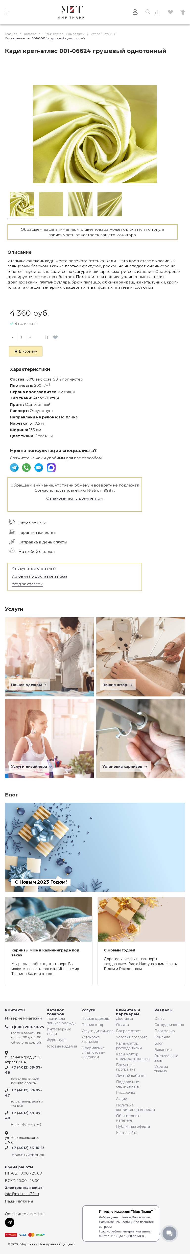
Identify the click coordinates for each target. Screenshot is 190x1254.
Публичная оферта (133, 1126)
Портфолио (164, 1031)
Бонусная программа (125, 1067)
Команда (162, 1037)
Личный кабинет (131, 1076)
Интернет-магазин (23, 1018)
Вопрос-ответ (128, 1031)
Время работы (19, 1167)
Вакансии (163, 1050)
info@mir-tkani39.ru (22, 1194)
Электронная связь (24, 1188)
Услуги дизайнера (29, 766)
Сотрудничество (167, 1025)
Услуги (88, 1010)
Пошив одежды (27, 685)
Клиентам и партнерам (128, 1012)
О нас (159, 1018)
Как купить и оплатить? (34, 568)
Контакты (15, 1010)
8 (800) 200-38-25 (27, 1027)
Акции (121, 1099)
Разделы (163, 1010)
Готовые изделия (62, 1046)
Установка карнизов (122, 766)
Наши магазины (19, 1201)
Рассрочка (125, 1092)
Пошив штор (115, 685)
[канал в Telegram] (15, 467)
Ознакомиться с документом (74, 498)
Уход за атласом (27, 584)
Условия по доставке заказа (39, 576)
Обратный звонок (28, 1155)
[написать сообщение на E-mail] (39, 467)
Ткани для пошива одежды (61, 1020)
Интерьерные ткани (59, 1031)
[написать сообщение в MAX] (51, 467)
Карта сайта (126, 1132)
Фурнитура (57, 1040)
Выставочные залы (166, 1058)
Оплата (122, 1025)
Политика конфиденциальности (134, 1107)
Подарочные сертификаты (128, 1084)
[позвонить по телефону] (27, 467)
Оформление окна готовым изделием (93, 1052)
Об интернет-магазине (128, 1118)
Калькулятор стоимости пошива (133, 1056)
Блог (158, 1043)
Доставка (124, 1018)
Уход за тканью (161, 1068)
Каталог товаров (55, 1012)
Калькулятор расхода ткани (129, 1045)
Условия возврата (131, 1037)
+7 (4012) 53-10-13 (28, 1148)
